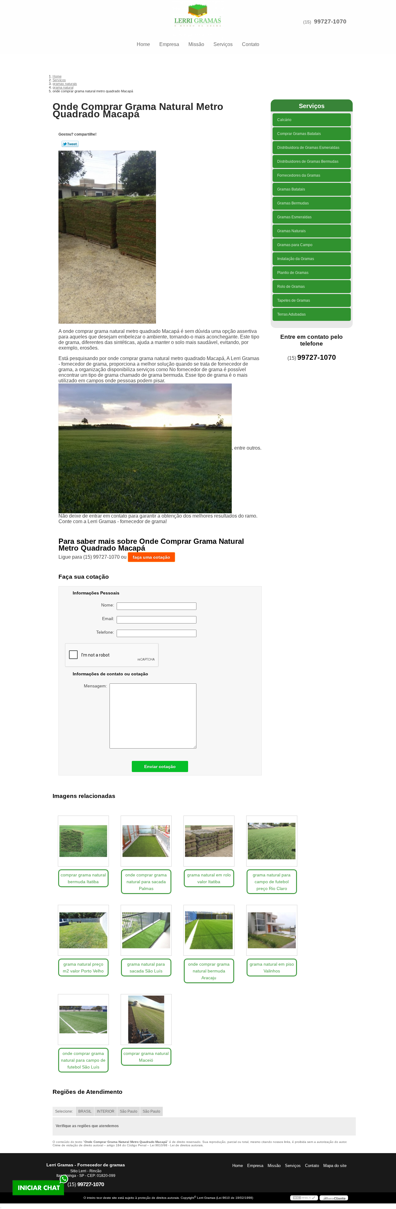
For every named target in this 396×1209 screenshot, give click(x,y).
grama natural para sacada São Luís (146, 967)
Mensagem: (97, 685)
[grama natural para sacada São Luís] (146, 930)
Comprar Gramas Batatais (299, 134)
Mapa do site (334, 1165)
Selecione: (64, 1111)
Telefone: (106, 632)
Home (143, 44)
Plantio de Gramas (292, 273)
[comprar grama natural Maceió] (146, 1019)
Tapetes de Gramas (293, 300)
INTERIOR (105, 1111)
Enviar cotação (160, 766)
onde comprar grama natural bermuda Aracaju (209, 971)
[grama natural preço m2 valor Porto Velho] (83, 930)
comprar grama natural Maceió (146, 1057)
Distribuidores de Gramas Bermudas (307, 161)
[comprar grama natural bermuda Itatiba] (83, 841)
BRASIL (85, 1111)
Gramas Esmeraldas (294, 217)
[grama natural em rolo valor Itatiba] (209, 841)
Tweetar (70, 144)
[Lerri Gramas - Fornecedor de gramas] (198, 12)
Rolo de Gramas (291, 286)
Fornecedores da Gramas (298, 175)
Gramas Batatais (291, 189)
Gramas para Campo (294, 245)
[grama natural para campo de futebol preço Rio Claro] (272, 841)
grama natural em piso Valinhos (272, 967)
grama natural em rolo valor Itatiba (209, 878)
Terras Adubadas (291, 314)
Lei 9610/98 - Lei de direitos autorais (176, 1145)
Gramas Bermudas (293, 203)
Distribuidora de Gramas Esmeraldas (308, 147)
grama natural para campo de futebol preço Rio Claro (272, 881)
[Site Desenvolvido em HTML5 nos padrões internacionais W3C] (304, 1197)
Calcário (284, 120)
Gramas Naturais (291, 231)
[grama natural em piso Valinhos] (272, 930)
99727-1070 (330, 21)
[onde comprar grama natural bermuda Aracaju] (209, 930)
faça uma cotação (151, 557)
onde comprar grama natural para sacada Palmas (146, 881)
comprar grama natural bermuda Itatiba (83, 878)
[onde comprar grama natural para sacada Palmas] (146, 841)
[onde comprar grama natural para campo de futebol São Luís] (83, 1019)
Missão (196, 44)
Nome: (109, 604)
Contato (250, 44)
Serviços (223, 44)
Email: (109, 618)
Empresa (169, 44)
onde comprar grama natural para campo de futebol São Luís (83, 1060)
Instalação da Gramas (295, 259)
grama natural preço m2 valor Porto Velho (83, 967)
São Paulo (128, 1111)
